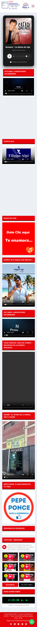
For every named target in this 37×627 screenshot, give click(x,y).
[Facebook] (11, 624)
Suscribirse (10, 585)
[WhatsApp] (26, 624)
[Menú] (33, 6)
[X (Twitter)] (15, 624)
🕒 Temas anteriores (18, 62)
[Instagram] (18, 624)
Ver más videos (27, 585)
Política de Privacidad (22, 621)
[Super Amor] (26, 6)
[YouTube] (22, 624)
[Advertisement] (18, 117)
